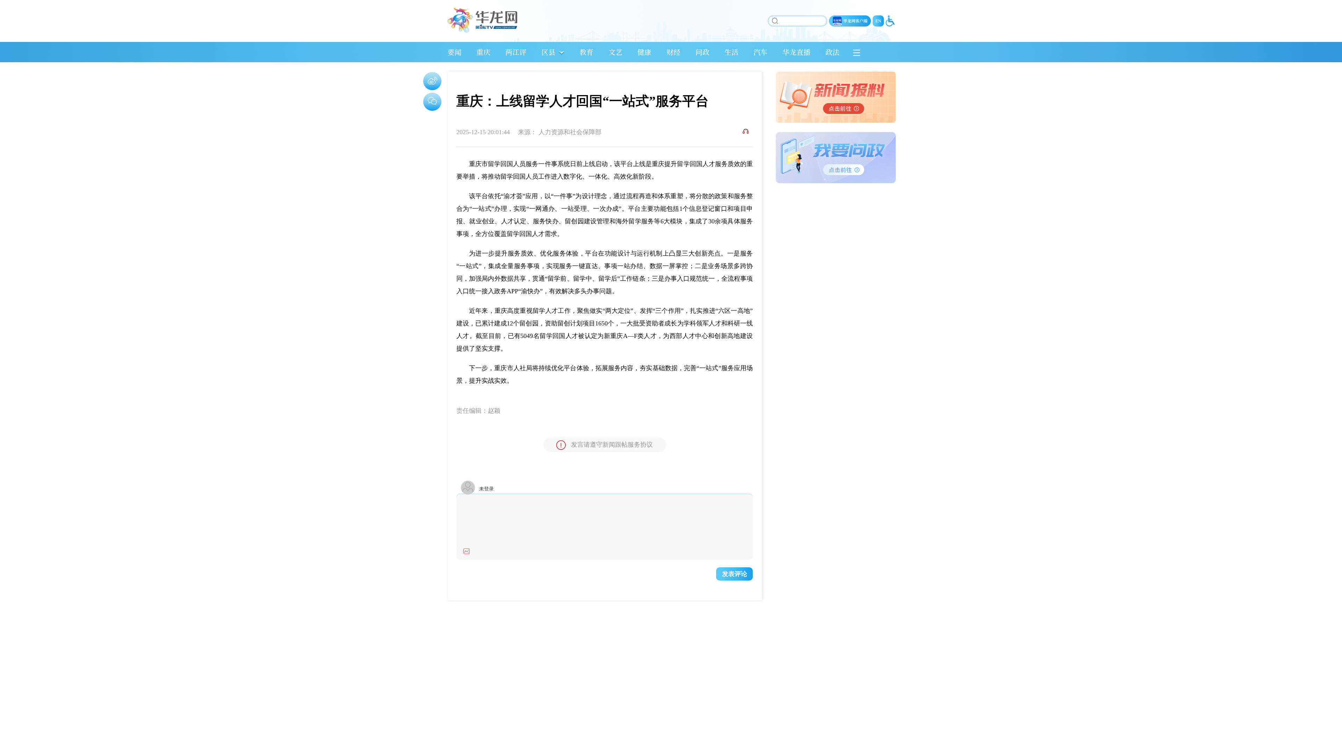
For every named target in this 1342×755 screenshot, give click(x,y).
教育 (586, 52)
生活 (731, 52)
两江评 (515, 52)
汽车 (760, 52)
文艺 (615, 52)
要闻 (454, 52)
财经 (673, 52)
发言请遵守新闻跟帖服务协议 (612, 444)
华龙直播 (796, 52)
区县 (548, 52)
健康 (644, 52)
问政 (702, 52)
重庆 (483, 52)
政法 (832, 52)
